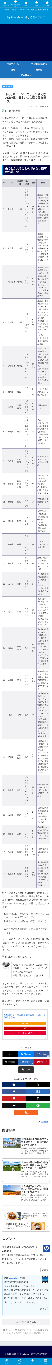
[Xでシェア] (8, 952)
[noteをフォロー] (38, 1098)
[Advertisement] (26, 42)
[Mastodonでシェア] (20, 952)
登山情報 (8, 86)
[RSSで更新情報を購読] (26, 1112)
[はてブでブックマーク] (43, 960)
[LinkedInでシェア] (31, 967)
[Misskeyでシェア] (43, 952)
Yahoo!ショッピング (25, 1033)
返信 (46, 1270)
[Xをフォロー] (38, 1084)
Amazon (25, 1023)
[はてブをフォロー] (38, 1091)
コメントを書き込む (26, 1322)
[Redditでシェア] (31, 960)
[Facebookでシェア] (8, 960)
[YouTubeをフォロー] (14, 1098)
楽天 (25, 1028)
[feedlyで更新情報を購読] (38, 1105)
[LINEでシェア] (8, 967)
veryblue (13, 1278)
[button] (26, 1069)
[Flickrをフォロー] (14, 1105)
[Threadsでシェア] (20, 960)
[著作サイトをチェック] (14, 1084)
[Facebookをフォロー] (14, 1091)
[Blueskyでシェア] (31, 952)
